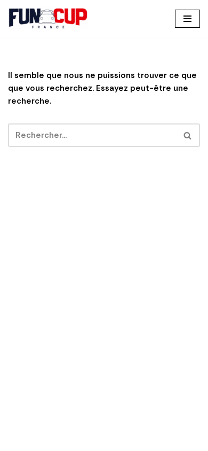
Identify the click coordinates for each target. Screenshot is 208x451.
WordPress (144, 440)
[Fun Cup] (48, 18)
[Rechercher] (188, 135)
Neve (53, 440)
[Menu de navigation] (187, 19)
